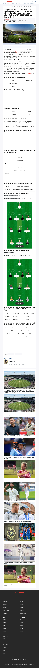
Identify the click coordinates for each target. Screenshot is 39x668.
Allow (22, 9)
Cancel (29, 9)
